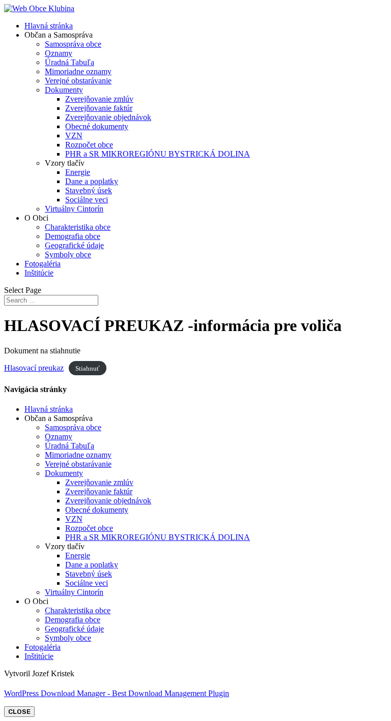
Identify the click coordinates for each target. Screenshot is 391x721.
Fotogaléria (42, 263)
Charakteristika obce (77, 227)
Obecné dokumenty (96, 126)
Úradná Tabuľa (69, 62)
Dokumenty (64, 89)
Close (19, 711)
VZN (73, 135)
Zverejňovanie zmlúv (99, 99)
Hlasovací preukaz (34, 368)
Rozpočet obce (89, 144)
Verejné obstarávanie (78, 80)
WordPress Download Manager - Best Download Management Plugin (116, 693)
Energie (77, 172)
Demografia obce (72, 236)
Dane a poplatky (91, 181)
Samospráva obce (73, 44)
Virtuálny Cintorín (74, 208)
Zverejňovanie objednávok (108, 117)
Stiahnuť (87, 368)
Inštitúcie (38, 272)
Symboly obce (68, 254)
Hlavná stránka (48, 25)
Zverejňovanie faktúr (98, 108)
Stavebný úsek (88, 190)
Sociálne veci (86, 199)
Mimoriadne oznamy (78, 71)
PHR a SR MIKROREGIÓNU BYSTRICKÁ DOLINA (157, 153)
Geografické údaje (74, 245)
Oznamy (58, 53)
